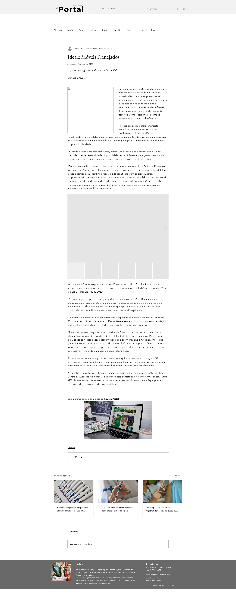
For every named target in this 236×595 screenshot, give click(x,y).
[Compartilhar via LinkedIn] (82, 457)
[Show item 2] (93, 270)
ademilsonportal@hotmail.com (158, 575)
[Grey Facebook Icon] (177, 9)
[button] (178, 30)
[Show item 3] (110, 270)
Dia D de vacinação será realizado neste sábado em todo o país (117, 509)
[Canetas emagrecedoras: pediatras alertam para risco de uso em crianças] (73, 491)
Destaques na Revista (98, 30)
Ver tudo (178, 475)
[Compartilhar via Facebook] (68, 457)
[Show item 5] (144, 270)
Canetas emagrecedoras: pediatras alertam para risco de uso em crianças (72, 509)
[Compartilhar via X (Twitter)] (75, 457)
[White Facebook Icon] (174, 593)
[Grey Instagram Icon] (183, 9)
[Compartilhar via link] (89, 457)
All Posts (58, 30)
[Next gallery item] (165, 228)
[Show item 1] (75, 270)
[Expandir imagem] (118, 228)
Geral (129, 30)
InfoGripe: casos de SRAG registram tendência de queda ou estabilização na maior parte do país (162, 509)
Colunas (154, 30)
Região (70, 30)
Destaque (141, 30)
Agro (81, 30)
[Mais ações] (167, 48)
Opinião (117, 30)
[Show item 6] (161, 270)
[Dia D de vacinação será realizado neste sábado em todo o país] (118, 491)
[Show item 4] (127, 270)
